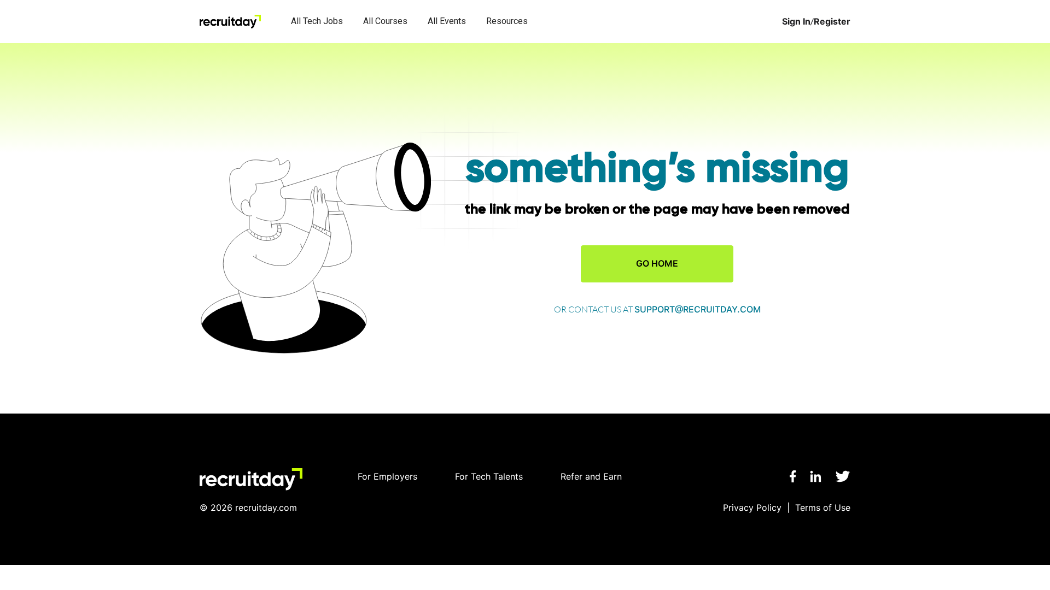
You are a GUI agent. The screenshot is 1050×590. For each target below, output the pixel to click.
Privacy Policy (752, 507)
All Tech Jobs (317, 21)
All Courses (385, 21)
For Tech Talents (489, 476)
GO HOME (657, 263)
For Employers (387, 476)
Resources (507, 21)
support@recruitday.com (697, 309)
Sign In (796, 21)
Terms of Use (822, 507)
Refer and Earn (591, 476)
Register (832, 21)
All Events (447, 21)
